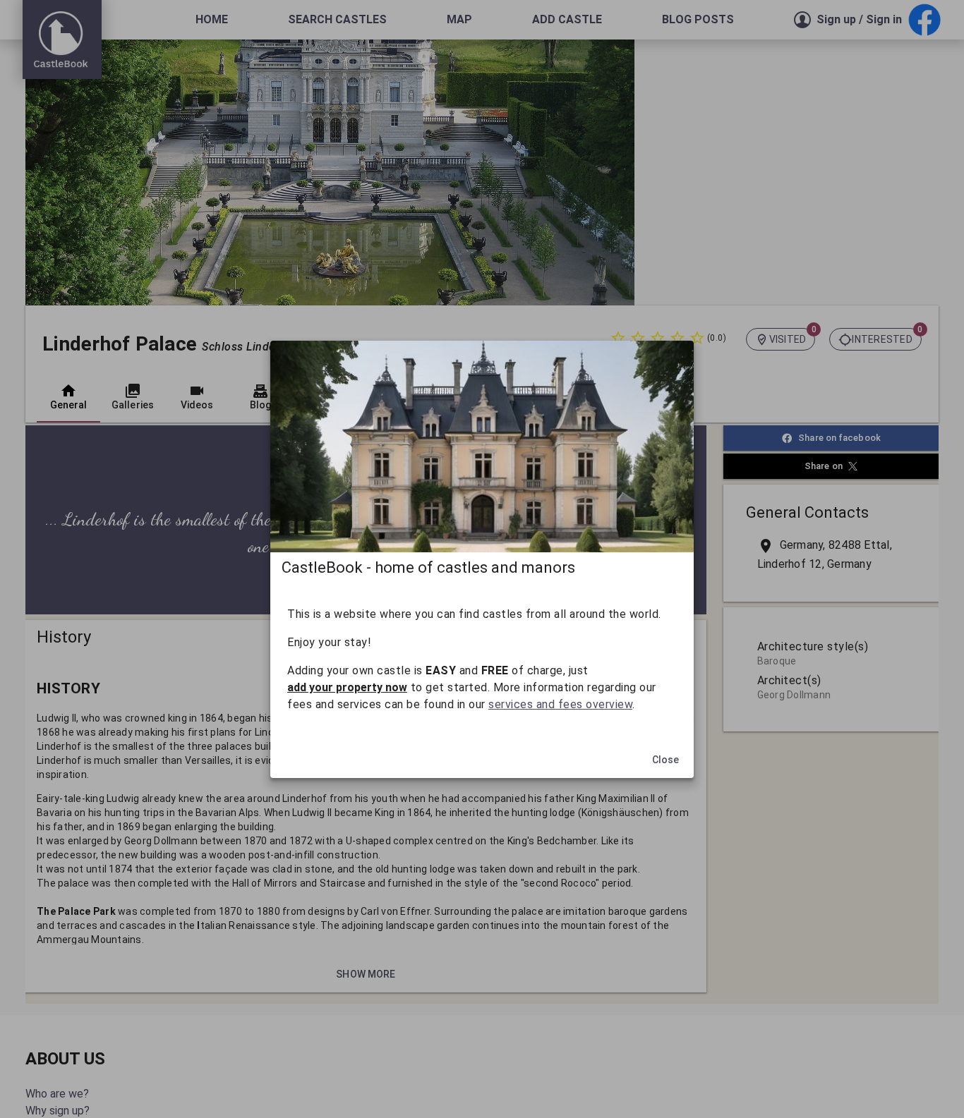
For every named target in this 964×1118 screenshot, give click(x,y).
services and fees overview (560, 704)
